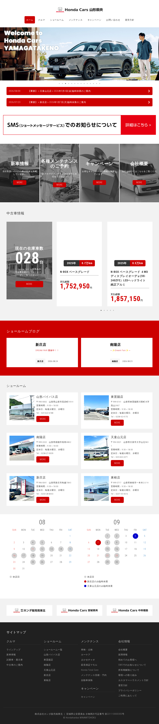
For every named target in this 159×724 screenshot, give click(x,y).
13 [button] (96, 83)
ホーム (29, 20)
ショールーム (57, 20)
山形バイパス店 (52, 654)
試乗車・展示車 (15, 659)
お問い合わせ (113, 20)
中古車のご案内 (15, 665)
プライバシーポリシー (130, 690)
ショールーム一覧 (53, 649)
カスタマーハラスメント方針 (133, 680)
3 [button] (65, 83)
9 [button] (84, 83)
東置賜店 (48, 659)
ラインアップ (13, 649)
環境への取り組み (127, 675)
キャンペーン (94, 20)
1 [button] (59, 83)
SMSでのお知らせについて (132, 665)
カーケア (85, 654)
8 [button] (81, 83)
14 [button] (99, 83)
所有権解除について (128, 670)
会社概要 (123, 649)
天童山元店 (49, 670)
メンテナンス (76, 20)
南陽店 (47, 665)
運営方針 (129, 20)
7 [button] (78, 83)
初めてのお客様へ (127, 659)
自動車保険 (87, 680)
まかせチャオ (88, 659)
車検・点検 (87, 649)
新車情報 (11, 654)
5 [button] (71, 83)
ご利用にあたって (127, 695)
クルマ (41, 20)
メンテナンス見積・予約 (94, 675)
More (43, 419)
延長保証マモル (89, 665)
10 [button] (87, 83)
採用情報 (123, 654)
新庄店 (47, 675)
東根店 (47, 680)
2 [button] (62, 83)
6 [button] (74, 83)
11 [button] (90, 83)
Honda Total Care (89, 670)
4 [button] (68, 83)
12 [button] (93, 83)
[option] (79, 53)
